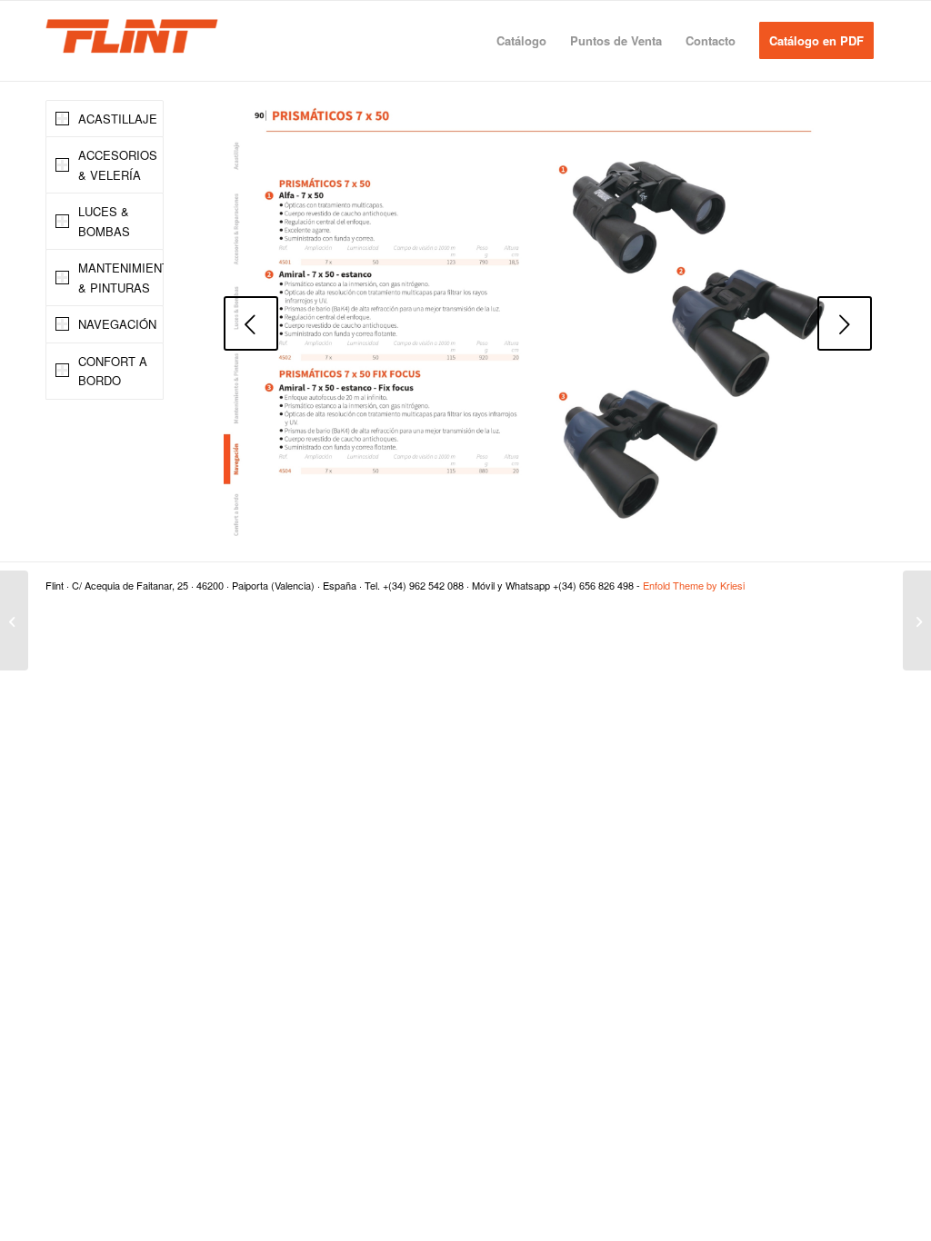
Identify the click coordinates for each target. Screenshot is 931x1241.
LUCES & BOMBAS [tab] (104, 221)
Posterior (844, 323)
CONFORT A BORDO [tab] (112, 370)
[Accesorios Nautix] (14, 620)
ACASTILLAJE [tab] (117, 118)
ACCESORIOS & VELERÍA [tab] (117, 164)
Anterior (251, 323)
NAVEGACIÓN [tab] (117, 324)
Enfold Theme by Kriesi (694, 585)
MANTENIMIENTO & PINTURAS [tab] (121, 277)
